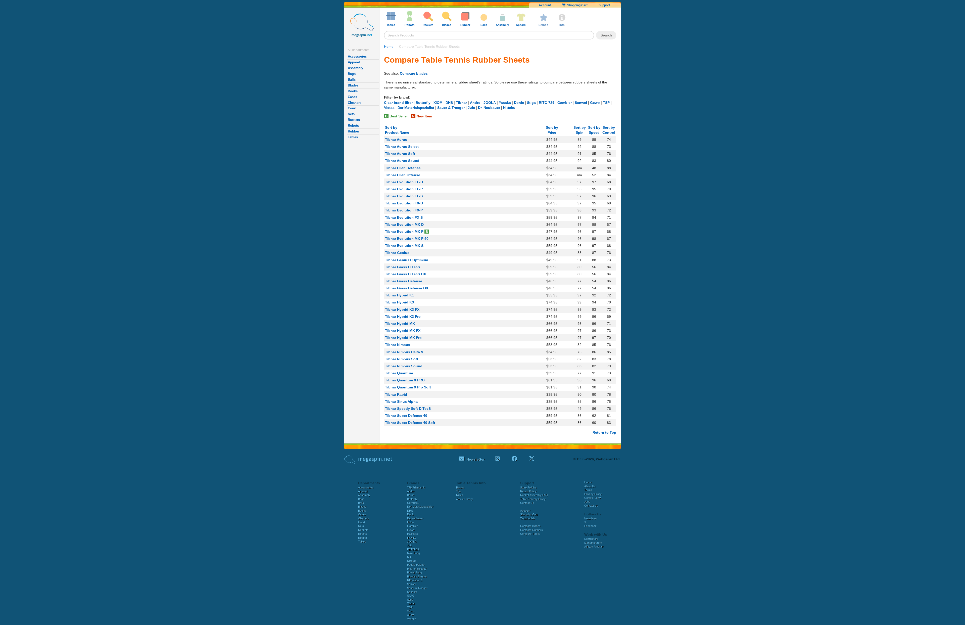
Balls (352, 79)
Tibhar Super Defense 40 (406, 416)
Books (353, 91)
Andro (475, 103)
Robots (353, 125)
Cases (352, 97)
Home (389, 46)
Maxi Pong (413, 553)
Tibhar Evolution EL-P (404, 189)
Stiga (531, 103)
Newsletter (590, 518)
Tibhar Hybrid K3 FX (402, 309)
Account (545, 5)
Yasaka (505, 103)
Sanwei (581, 103)
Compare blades (414, 73)
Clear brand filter (398, 103)
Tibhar (461, 103)
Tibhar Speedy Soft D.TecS (408, 409)
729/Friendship (416, 487)
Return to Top (604, 432)
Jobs (587, 501)
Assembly (355, 68)
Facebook (590, 525)
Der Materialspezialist (416, 108)
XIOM (438, 103)
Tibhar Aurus (396, 140)
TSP (606, 103)
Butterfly (423, 103)
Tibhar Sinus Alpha (401, 401)
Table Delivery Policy (533, 499)
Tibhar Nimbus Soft (401, 359)
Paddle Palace (415, 564)
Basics (460, 487)
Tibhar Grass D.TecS (402, 267)
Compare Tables (530, 533)
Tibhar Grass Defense (403, 281)
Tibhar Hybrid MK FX (402, 331)
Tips (458, 491)
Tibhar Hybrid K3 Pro (403, 317)
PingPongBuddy (416, 568)
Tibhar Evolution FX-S (404, 217)
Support (604, 5)
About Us (590, 486)
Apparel (354, 62)
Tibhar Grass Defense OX (406, 288)
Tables (353, 137)
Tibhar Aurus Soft (400, 154)
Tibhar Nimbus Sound (403, 366)
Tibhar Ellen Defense (403, 168)
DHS (449, 103)
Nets (351, 114)
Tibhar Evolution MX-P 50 (406, 239)
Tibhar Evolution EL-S (404, 196)
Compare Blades (530, 525)
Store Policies (528, 487)
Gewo (595, 103)
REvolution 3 (414, 580)
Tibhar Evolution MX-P (404, 232)
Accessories (357, 56)
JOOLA (490, 103)
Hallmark (412, 533)
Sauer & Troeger (451, 108)
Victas (389, 108)
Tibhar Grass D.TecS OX (405, 274)
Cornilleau (413, 502)
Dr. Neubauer (489, 108)
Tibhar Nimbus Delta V (404, 352)
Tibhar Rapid (396, 394)
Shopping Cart (577, 5)
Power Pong (414, 572)
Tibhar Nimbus (397, 345)
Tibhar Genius (397, 253)
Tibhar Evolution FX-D (404, 203)
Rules (459, 495)
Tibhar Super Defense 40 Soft (410, 423)
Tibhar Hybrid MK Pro (403, 338)
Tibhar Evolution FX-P (404, 210)
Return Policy (528, 491)
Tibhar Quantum (399, 373)
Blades (353, 85)
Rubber (353, 131)
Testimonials (527, 518)
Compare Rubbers (531, 529)
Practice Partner (417, 576)
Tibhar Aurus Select (402, 147)
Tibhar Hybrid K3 (399, 302)
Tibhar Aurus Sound (402, 161)
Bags (352, 74)
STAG (410, 595)
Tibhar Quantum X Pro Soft (408, 387)
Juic (471, 108)
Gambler (564, 103)
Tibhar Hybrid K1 (399, 295)
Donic (519, 103)
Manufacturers (593, 542)
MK (409, 557)
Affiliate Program (594, 546)
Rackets (354, 120)
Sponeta (412, 591)
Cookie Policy (592, 497)
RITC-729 (546, 103)
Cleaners (354, 103)
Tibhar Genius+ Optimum (406, 260)
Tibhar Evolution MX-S (404, 246)
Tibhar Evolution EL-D (404, 182)
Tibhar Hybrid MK (400, 324)
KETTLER (413, 549)
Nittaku (509, 108)
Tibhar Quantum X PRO (405, 380)
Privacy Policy (593, 494)
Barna (410, 495)
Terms (588, 490)
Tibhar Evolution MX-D (404, 224)
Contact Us (527, 502)
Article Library (464, 499)
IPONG (411, 537)
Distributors (591, 538)
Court (352, 108)
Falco (410, 522)
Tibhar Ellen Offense (402, 175)
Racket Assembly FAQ (534, 495)
